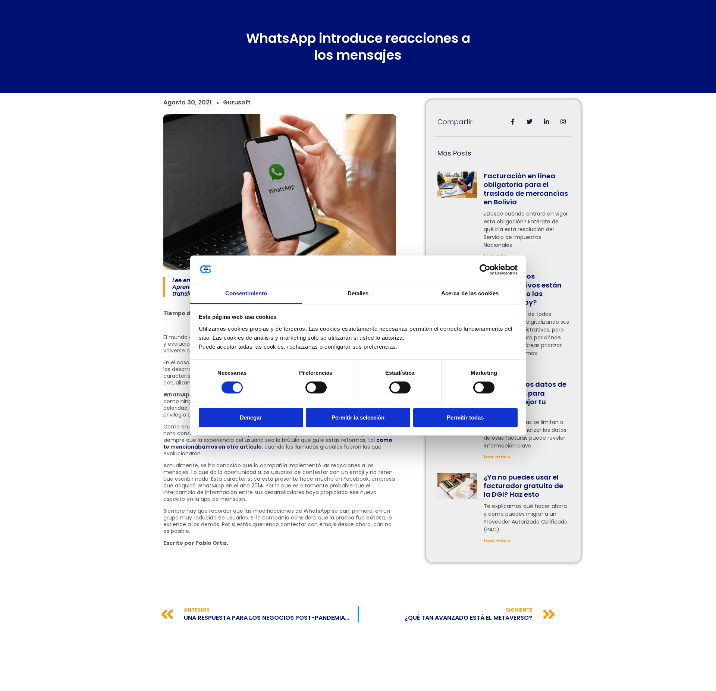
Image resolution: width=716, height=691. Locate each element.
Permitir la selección (358, 417)
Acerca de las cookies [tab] (470, 293)
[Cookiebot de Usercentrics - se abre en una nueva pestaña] (485, 269)
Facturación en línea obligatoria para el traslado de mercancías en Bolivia (526, 189)
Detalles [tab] (358, 293)
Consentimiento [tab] (246, 293)
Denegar (251, 417)
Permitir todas (465, 417)
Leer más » (497, 456)
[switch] (316, 387)
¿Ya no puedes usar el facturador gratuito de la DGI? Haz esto (523, 485)
